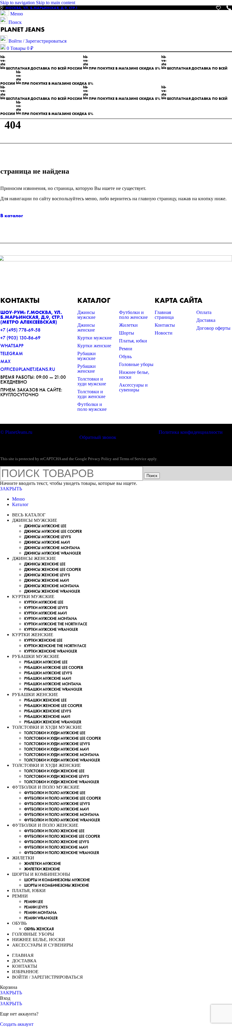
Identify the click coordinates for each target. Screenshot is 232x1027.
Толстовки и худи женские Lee (54, 771)
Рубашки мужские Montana (52, 683)
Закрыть (11, 488)
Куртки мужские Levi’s (46, 607)
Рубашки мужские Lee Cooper (53, 667)
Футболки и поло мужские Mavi (56, 809)
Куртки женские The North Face (55, 645)
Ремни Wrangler (41, 918)
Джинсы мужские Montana (52, 547)
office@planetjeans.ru (27, 369)
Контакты (165, 325)
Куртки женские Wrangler (50, 651)
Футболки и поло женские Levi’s (56, 841)
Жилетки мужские (42, 863)
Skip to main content (55, 2)
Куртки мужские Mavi (45, 613)
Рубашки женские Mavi (47, 716)
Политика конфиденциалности (191, 432)
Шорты (126, 332)
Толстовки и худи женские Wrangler (61, 781)
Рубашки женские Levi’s (47, 711)
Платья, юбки (133, 340)
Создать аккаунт (17, 1024)
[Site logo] (22, 32)
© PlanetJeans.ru (16, 432)
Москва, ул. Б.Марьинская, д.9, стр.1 (41, 7)
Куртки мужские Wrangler (51, 629)
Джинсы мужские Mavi (47, 542)
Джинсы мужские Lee (45, 525)
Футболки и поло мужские (92, 407)
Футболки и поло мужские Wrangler (62, 820)
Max (5, 361)
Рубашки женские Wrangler (52, 721)
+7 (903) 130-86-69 (20, 338)
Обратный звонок (97, 437)
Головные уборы (136, 364)
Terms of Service (133, 458)
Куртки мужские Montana (50, 618)
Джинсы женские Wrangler (52, 591)
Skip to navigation (18, 2)
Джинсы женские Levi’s (47, 574)
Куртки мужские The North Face (55, 623)
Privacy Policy (100, 458)
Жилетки (128, 325)
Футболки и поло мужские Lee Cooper (62, 798)
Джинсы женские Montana (51, 585)
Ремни (125, 348)
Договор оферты (213, 328)
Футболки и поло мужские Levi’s (57, 803)
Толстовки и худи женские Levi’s (56, 776)
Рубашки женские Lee (45, 700)
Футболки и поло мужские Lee (54, 792)
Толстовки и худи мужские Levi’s (57, 743)
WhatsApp (12, 345)
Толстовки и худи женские (91, 394)
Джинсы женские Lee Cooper (52, 569)
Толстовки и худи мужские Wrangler (62, 760)
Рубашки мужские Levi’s (48, 672)
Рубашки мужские (86, 356)
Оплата (203, 312)
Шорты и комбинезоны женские (56, 885)
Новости (163, 332)
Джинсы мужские (86, 315)
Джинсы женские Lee (45, 564)
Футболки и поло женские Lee (54, 830)
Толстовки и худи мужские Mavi (56, 749)
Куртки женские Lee (43, 640)
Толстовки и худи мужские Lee (54, 732)
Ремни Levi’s (36, 907)
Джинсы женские (86, 327)
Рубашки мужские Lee (46, 662)
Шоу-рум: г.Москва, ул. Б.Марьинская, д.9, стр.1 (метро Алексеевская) (32, 317)
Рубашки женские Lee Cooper (53, 705)
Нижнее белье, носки (134, 375)
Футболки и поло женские (133, 315)
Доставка (205, 320)
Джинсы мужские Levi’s (47, 536)
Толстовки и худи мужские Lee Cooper (62, 738)
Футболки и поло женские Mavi (56, 847)
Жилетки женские (42, 869)
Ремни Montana (40, 912)
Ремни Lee (33, 901)
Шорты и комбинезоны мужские (57, 879)
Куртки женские (94, 345)
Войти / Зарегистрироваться (47, 977)
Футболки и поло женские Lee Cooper (62, 836)
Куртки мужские (94, 337)
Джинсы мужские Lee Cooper (53, 531)
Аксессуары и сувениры (133, 387)
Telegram (11, 353)
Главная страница (164, 315)
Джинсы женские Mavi (46, 580)
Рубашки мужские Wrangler (53, 689)
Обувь (125, 356)
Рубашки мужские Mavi (47, 678)
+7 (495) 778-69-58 (20, 330)
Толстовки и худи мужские (91, 381)
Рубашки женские (86, 369)
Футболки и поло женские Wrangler (61, 852)
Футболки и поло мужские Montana (61, 814)
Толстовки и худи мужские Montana (61, 754)
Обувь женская (39, 928)
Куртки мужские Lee (43, 602)
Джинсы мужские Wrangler (52, 553)
